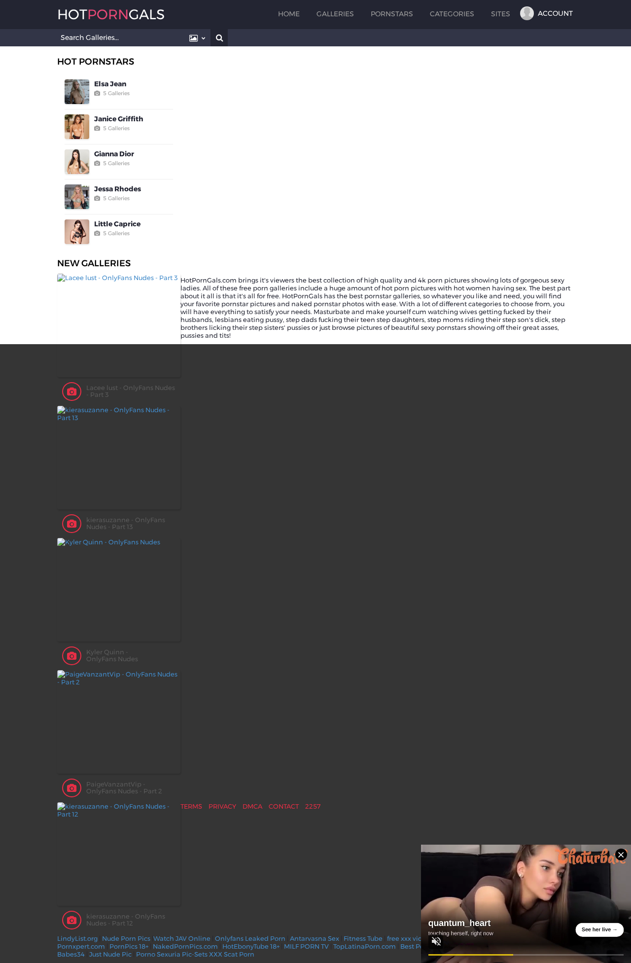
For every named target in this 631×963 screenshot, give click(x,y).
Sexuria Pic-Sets (182, 954)
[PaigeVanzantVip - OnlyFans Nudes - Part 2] (118, 722)
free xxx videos (410, 938)
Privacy (222, 806)
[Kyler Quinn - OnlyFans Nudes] (118, 590)
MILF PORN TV (306, 946)
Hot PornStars (95, 61)
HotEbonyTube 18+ (251, 946)
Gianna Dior (114, 153)
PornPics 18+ (128, 946)
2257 (312, 806)
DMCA (252, 806)
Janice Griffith (118, 118)
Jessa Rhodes (117, 188)
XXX (215, 954)
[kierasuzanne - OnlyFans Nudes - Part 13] (118, 457)
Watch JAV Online (181, 938)
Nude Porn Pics (126, 938)
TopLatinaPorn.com (364, 946)
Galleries (335, 13)
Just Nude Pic (110, 954)
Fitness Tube (363, 938)
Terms (191, 806)
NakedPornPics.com (185, 946)
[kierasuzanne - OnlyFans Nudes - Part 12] (118, 854)
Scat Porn (239, 954)
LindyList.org (77, 938)
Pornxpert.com (81, 946)
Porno (145, 954)
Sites (500, 13)
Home (289, 13)
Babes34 (71, 954)
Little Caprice (117, 223)
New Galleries (94, 263)
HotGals (111, 14)
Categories (452, 13)
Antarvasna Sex (314, 938)
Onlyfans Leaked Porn (250, 938)
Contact (284, 806)
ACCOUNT (555, 13)
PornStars (392, 13)
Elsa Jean (110, 83)
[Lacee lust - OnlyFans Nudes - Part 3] (118, 325)
